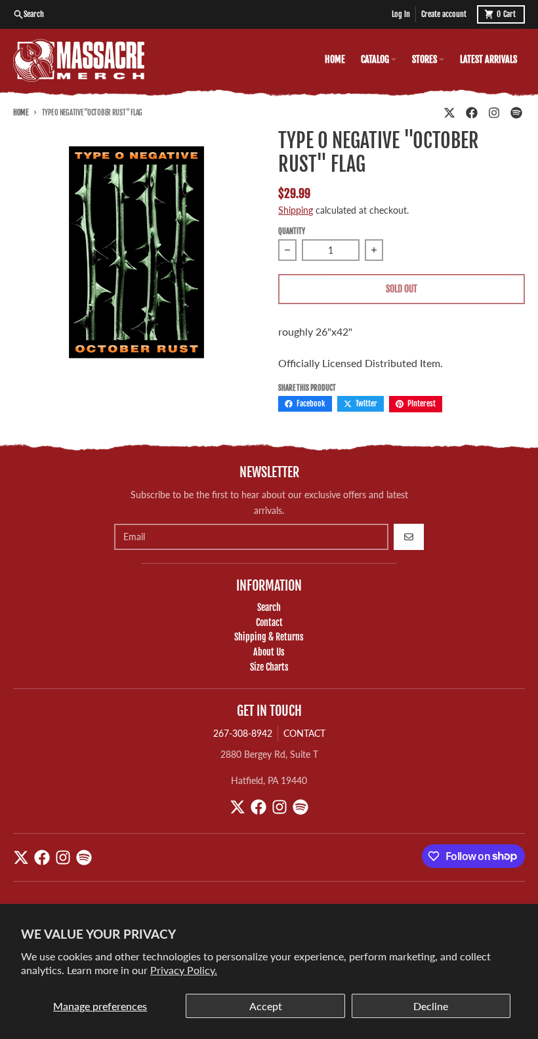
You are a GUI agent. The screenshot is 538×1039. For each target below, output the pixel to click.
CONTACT (304, 733)
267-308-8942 (242, 733)
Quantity (291, 231)
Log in (401, 14)
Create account (443, 14)
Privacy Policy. (183, 970)
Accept (265, 1006)
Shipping (295, 210)
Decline (430, 1006)
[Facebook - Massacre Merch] (471, 112)
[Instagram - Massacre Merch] (494, 112)
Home (20, 112)
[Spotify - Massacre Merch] (516, 112)
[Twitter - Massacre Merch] (449, 112)
